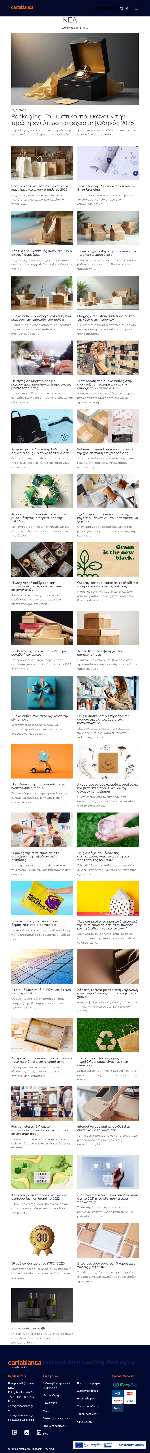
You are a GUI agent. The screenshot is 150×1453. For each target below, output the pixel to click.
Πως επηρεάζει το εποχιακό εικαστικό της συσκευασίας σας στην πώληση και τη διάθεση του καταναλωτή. (107, 925)
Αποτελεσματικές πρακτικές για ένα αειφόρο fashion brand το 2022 (39, 1197)
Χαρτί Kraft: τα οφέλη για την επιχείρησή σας (100, 653)
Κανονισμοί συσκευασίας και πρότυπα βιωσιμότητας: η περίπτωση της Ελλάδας (41, 518)
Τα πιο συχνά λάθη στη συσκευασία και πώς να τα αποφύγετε (107, 253)
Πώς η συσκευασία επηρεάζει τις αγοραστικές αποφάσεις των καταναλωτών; (103, 720)
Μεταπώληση (51, 1395)
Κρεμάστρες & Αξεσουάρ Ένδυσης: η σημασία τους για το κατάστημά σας (40, 451)
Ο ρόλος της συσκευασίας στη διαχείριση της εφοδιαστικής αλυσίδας (35, 856)
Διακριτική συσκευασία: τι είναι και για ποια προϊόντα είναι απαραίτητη (41, 1060)
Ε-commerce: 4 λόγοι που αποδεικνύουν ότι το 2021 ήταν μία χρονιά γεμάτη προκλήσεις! (107, 1199)
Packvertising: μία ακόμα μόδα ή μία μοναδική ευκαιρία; (39, 653)
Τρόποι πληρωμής (87, 1413)
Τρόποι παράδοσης (88, 1406)
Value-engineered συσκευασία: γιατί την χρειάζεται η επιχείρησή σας (105, 451)
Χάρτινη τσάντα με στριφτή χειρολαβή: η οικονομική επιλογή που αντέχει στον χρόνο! (107, 993)
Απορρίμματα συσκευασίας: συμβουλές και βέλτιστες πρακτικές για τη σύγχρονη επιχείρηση (107, 788)
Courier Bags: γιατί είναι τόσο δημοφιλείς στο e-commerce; (34, 923)
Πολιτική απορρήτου (89, 1383)
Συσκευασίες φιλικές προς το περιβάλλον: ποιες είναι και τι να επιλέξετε (102, 1062)
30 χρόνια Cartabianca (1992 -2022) (38, 1263)
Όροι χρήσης (84, 1421)
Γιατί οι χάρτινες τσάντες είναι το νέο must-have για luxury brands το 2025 (41, 188)
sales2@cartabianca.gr (21, 1419)
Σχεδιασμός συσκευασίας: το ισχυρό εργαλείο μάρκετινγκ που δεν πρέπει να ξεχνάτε (107, 518)
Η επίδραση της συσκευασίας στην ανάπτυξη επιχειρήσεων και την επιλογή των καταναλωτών (104, 384)
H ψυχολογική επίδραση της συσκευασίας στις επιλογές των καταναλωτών (36, 586)
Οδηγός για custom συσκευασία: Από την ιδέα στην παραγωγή (106, 318)
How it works (50, 1402)
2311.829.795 (107, 8)
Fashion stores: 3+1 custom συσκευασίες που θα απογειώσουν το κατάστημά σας (41, 1130)
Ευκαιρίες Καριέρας (54, 1425)
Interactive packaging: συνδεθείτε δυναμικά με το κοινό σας (103, 1128)
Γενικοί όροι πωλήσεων (56, 1418)
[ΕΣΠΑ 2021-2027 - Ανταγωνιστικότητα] (109, 1445)
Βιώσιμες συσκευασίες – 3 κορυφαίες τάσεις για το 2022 (106, 1265)
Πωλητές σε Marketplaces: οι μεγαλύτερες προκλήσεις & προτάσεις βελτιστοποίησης (41, 384)
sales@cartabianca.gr (20, 1406)
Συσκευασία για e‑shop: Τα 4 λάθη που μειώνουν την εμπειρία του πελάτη (41, 318)
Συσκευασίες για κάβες (29, 1328)
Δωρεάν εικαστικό (88, 1390)
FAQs (46, 1410)
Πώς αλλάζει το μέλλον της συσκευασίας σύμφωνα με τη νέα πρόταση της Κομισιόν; (103, 856)
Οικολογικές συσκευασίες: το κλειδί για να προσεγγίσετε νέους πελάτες (107, 584)
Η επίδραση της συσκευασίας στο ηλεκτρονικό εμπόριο (38, 786)
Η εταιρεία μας (86, 1398)
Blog (45, 1433)
